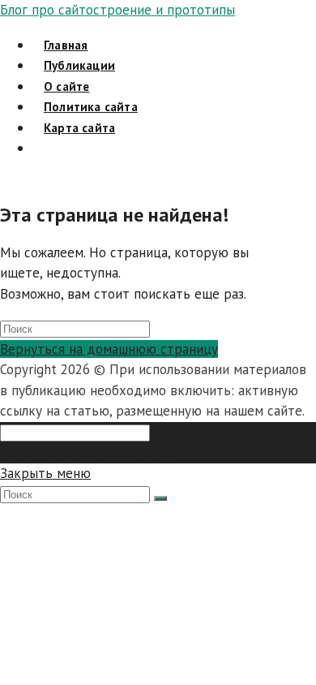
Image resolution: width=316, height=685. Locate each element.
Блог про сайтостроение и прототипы (117, 10)
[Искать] (160, 498)
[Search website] (43, 148)
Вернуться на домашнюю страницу (109, 349)
